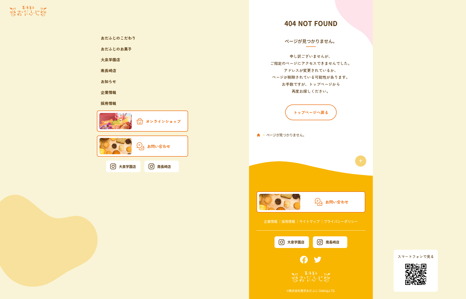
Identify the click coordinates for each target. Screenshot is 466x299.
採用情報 (108, 103)
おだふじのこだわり (118, 38)
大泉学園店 (110, 59)
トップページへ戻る (310, 112)
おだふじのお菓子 (116, 49)
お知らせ (108, 81)
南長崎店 (108, 70)
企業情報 (108, 92)
